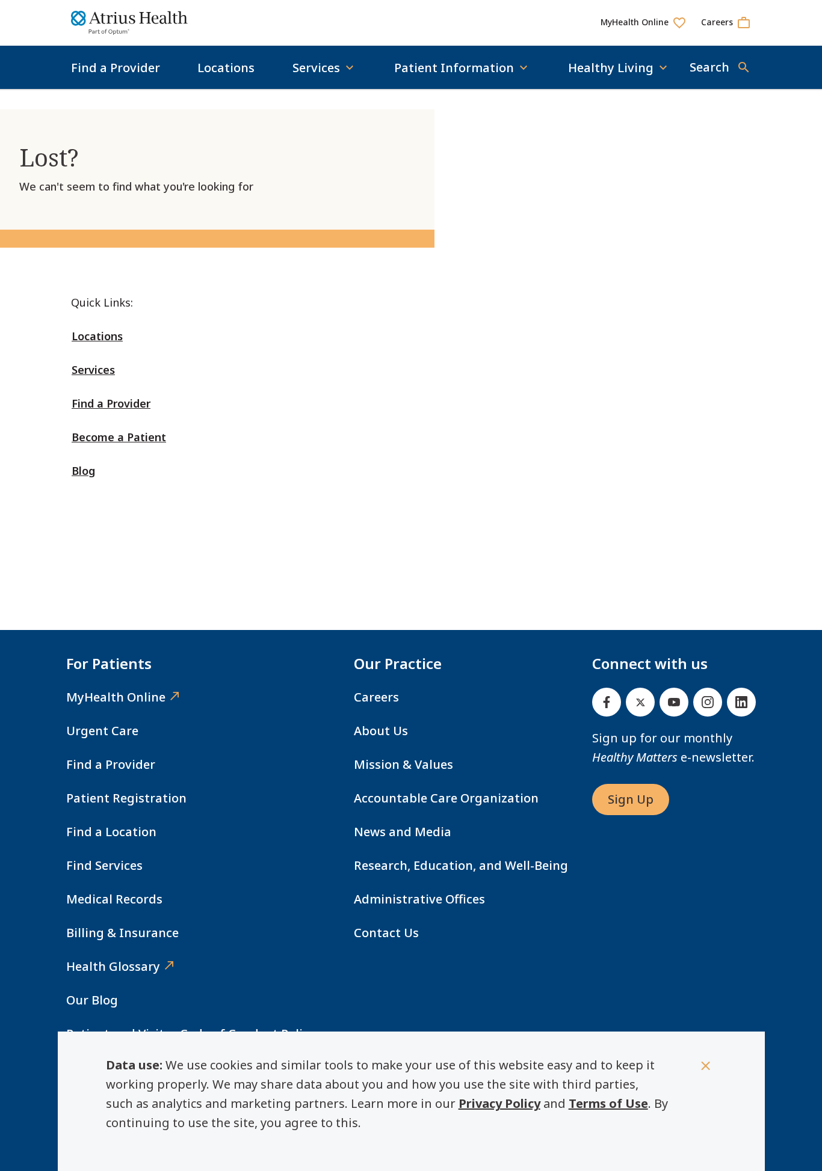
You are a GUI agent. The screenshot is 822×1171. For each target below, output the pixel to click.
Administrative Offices (419, 899)
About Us (381, 731)
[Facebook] (606, 702)
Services (93, 369)
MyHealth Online (115, 697)
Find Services (104, 865)
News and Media (402, 832)
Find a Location (111, 832)
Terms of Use (608, 1103)
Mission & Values (403, 764)
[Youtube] (674, 702)
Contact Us (386, 933)
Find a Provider (115, 68)
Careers (376, 697)
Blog (83, 470)
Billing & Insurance (122, 933)
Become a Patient (119, 437)
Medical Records (114, 899)
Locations (226, 68)
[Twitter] (640, 702)
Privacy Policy (499, 1103)
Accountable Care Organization (446, 798)
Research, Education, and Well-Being (461, 865)
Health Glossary (113, 966)
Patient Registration (126, 798)
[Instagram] (707, 702)
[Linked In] (741, 702)
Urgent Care (102, 731)
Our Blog (92, 1000)
